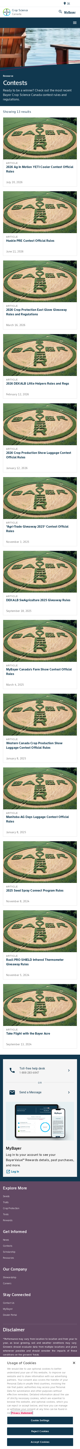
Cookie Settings (40, 1420)
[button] (40, 1070)
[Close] (74, 1363)
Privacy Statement (22, 1412)
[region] (40, 1403)
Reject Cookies (40, 1431)
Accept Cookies (40, 1442)
